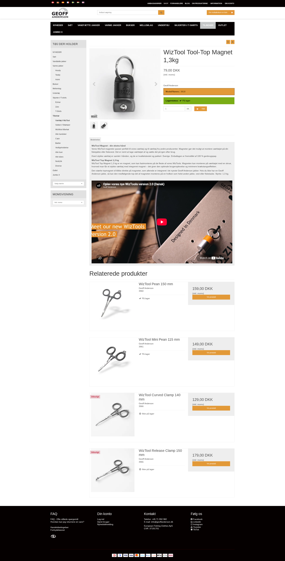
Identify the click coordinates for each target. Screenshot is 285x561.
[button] (228, 42)
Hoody (58, 70)
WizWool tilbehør (62, 129)
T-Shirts (58, 111)
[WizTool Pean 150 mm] (113, 305)
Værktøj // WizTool (62, 120)
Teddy (57, 75)
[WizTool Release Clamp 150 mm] (113, 472)
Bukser (55, 84)
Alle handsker (60, 134)
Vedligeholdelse (61, 148)
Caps (57, 139)
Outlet (55, 170)
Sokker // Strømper (62, 125)
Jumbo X (56, 175)
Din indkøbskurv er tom (218, 12)
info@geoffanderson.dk (162, 522)
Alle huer (59, 152)
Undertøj (56, 93)
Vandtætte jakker (59, 61)
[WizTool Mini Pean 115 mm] (113, 360)
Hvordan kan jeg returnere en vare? (67, 522)
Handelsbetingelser (59, 527)
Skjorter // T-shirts (59, 98)
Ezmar (58, 102)
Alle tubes (59, 157)
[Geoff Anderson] (72, 13)
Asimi (57, 79)
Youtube (197, 527)
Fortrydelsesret (57, 530)
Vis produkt (211, 297)
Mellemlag (57, 89)
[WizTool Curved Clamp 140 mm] (113, 416)
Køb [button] (203, 109)
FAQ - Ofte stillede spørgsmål (64, 519)
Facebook (197, 519)
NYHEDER (57, 52)
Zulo (57, 107)
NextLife (58, 161)
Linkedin (197, 522)
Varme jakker (58, 66)
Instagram (198, 524)
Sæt (54, 57)
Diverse (58, 166)
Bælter (58, 143)
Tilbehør (56, 116)
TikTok (196, 529)
